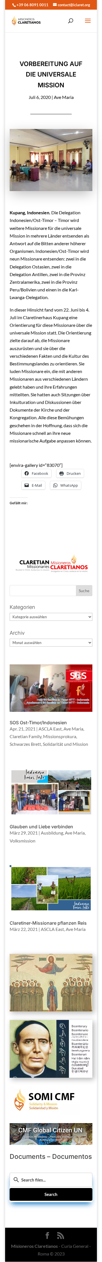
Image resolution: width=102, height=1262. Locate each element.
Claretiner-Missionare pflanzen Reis (48, 923)
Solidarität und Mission (65, 744)
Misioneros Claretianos (34, 1246)
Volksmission (22, 840)
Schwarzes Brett (25, 744)
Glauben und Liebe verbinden (41, 826)
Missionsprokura (59, 736)
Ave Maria (64, 97)
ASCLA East (50, 728)
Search (51, 1194)
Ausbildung (52, 832)
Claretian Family (25, 736)
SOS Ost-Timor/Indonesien (38, 722)
